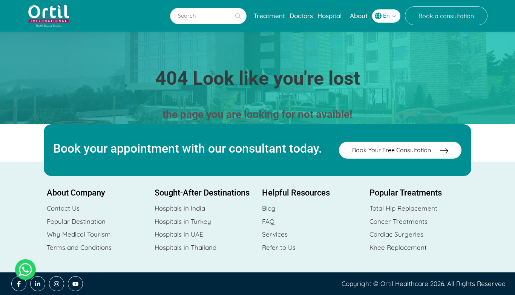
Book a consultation (446, 16)
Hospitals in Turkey (183, 221)
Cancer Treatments (398, 221)
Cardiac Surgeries (396, 234)
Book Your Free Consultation (392, 150)
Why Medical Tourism (79, 234)
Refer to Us (279, 247)
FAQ (268, 221)
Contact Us (63, 208)
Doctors (301, 16)
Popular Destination (76, 221)
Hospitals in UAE (179, 234)
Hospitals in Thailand (185, 247)
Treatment (269, 16)
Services (275, 234)
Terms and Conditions (79, 247)
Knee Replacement (398, 247)
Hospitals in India (180, 208)
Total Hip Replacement (403, 208)
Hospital (329, 16)
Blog (269, 208)
